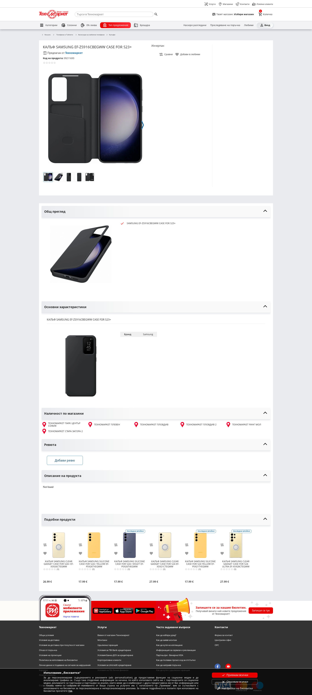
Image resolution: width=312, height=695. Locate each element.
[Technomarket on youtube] (228, 667)
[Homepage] (53, 14)
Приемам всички (237, 675)
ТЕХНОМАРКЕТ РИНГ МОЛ (246, 424)
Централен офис (223, 640)
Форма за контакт (224, 635)
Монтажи (102, 640)
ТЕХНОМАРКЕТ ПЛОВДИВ (154, 424)
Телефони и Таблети (64, 34)
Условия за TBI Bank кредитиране (114, 650)
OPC (217, 645)
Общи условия (46, 635)
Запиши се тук (261, 610)
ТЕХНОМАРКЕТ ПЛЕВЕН (107, 424)
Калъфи (112, 35)
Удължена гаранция (108, 645)
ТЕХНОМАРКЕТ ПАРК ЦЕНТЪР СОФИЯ (64, 424)
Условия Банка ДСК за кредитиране (115, 655)
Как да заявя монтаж (166, 640)
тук (70, 690)
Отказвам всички (237, 681)
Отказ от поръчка (48, 650)
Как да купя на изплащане (169, 645)
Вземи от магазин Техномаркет (113, 635)
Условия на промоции (50, 655)
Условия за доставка (49, 640)
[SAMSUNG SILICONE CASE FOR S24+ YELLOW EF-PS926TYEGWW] (94, 543)
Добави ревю (65, 460)
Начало (48, 35)
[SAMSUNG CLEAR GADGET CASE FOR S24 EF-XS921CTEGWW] (165, 543)
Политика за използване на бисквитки (58, 660)
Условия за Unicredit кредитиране (114, 665)
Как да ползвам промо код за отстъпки (175, 660)
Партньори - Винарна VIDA (169, 655)
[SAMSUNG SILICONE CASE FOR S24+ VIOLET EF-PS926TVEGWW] (129, 543)
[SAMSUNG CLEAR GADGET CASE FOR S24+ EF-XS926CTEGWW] (59, 543)
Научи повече (71, 616)
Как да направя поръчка (168, 665)
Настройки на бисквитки (237, 688)
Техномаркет (74, 52)
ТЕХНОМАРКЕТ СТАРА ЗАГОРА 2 (65, 431)
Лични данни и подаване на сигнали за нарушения (65, 665)
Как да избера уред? (166, 635)
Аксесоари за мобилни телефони (91, 35)
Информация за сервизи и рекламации (176, 650)
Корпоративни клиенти (109, 660)
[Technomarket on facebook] (218, 667)
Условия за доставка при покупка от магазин (61, 645)
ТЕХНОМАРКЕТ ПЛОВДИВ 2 (201, 424)
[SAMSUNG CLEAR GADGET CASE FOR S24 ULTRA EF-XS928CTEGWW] (236, 543)
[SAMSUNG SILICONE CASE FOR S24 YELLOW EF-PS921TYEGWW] (200, 543)
